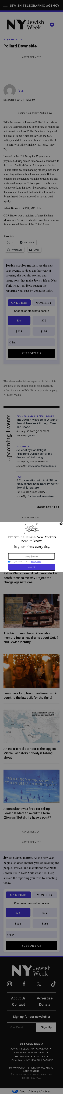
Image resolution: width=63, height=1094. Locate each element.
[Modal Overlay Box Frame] (31, 547)
